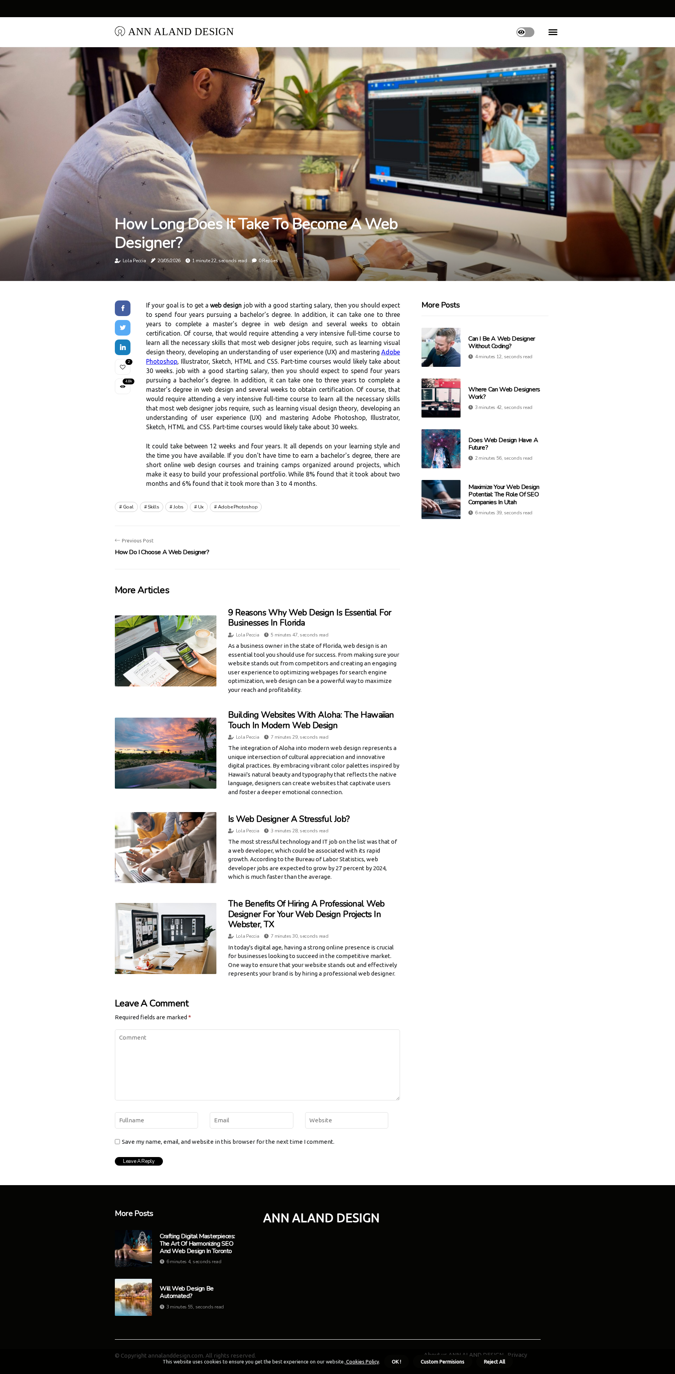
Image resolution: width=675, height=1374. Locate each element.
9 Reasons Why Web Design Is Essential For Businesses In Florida (309, 618)
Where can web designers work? (504, 393)
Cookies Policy (362, 1361)
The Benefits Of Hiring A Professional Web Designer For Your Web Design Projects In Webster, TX (306, 914)
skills (153, 507)
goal (128, 507)
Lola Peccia (134, 261)
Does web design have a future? (503, 444)
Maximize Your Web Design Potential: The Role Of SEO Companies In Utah (503, 494)
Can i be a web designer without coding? (501, 342)
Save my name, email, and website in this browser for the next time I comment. (228, 1141)
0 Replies (268, 261)
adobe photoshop (238, 507)
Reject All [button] (494, 1361)
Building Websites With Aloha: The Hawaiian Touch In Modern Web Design (311, 720)
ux (201, 507)
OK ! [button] (396, 1361)
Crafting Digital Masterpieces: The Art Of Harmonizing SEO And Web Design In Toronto (197, 1244)
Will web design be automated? (187, 1292)
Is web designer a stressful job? (288, 819)
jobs (178, 507)
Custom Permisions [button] (442, 1361)
